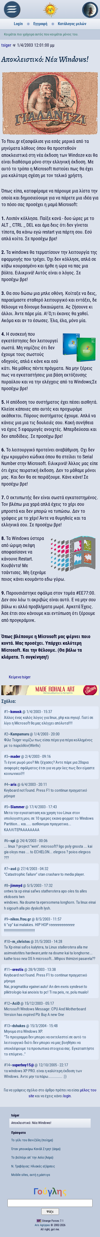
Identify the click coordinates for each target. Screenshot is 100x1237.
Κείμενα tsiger (20, 677)
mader (15, 756)
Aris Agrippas (42, 1225)
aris (13, 784)
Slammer (17, 806)
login (67, 1096)
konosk (16, 711)
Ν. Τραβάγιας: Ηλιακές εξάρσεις (33, 1166)
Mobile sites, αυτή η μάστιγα (30, 1175)
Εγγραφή (40, 23)
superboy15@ (23, 1065)
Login (18, 23)
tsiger (6, 45)
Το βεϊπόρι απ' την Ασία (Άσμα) (32, 1157)
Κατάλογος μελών (72, 23)
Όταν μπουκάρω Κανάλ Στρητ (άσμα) (36, 1149)
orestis (17, 969)
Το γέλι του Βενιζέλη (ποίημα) (32, 1140)
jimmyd (16, 885)
